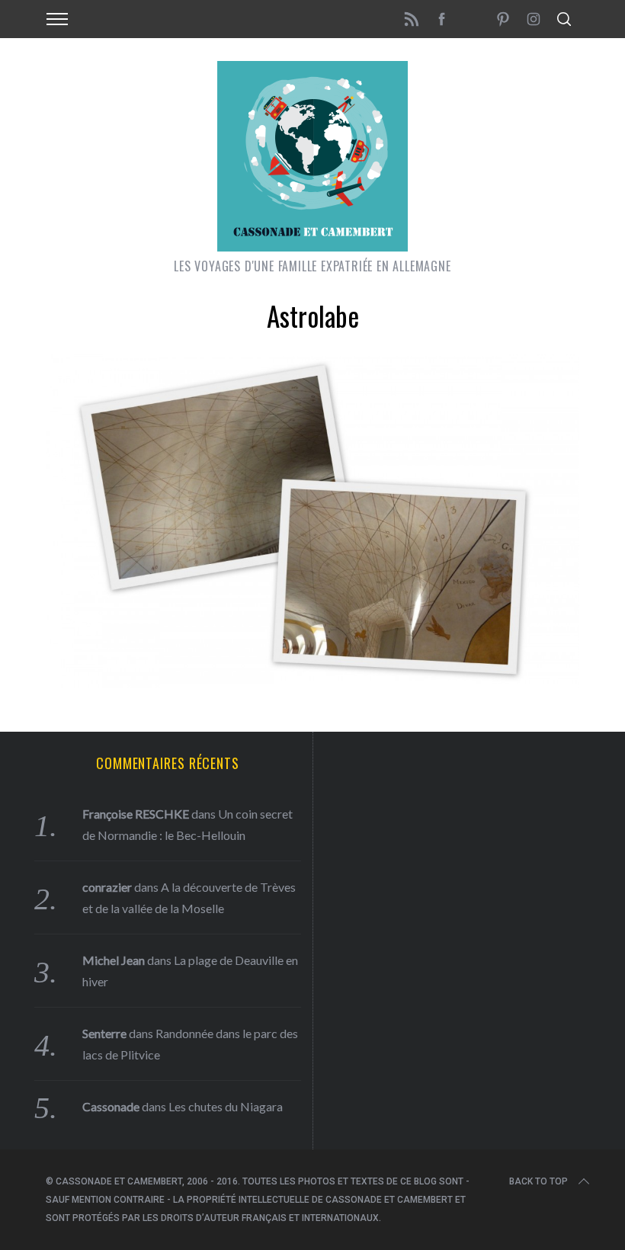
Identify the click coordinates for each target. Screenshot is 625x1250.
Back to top (538, 1181)
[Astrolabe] (312, 683)
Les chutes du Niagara (225, 1106)
